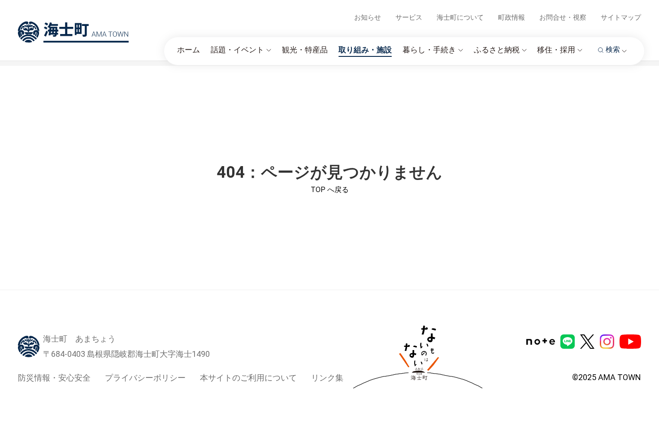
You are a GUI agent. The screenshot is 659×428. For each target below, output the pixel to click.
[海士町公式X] (587, 341)
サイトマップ (621, 17)
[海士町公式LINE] (567, 341)
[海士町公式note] (540, 341)
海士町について (460, 17)
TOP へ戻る (330, 189)
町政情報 (511, 17)
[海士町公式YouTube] (630, 341)
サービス (408, 17)
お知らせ (367, 17)
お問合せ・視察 (562, 17)
